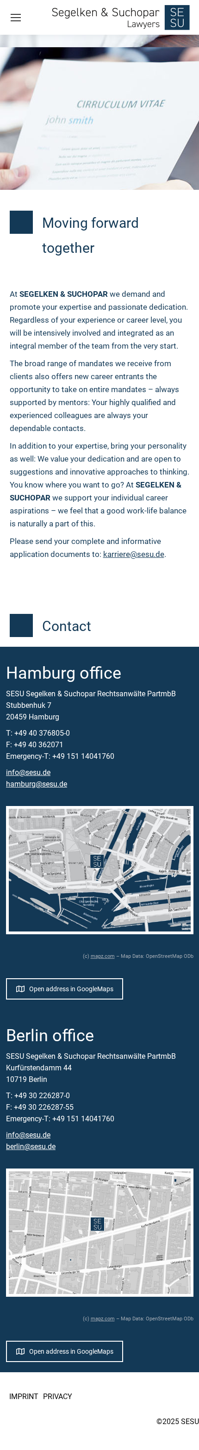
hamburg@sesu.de (36, 784)
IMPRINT (23, 1396)
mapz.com (103, 956)
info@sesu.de (28, 772)
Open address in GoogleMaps (71, 989)
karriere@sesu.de (133, 554)
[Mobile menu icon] (15, 17)
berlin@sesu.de (31, 1146)
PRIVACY (57, 1396)
